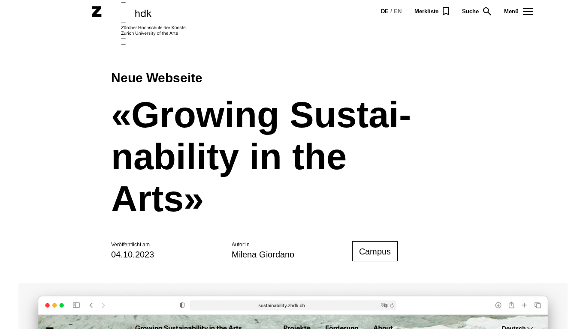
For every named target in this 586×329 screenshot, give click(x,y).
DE (385, 11)
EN (398, 11)
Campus (375, 251)
